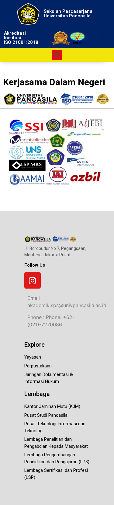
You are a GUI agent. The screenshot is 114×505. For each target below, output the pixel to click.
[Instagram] (32, 280)
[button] (101, 38)
